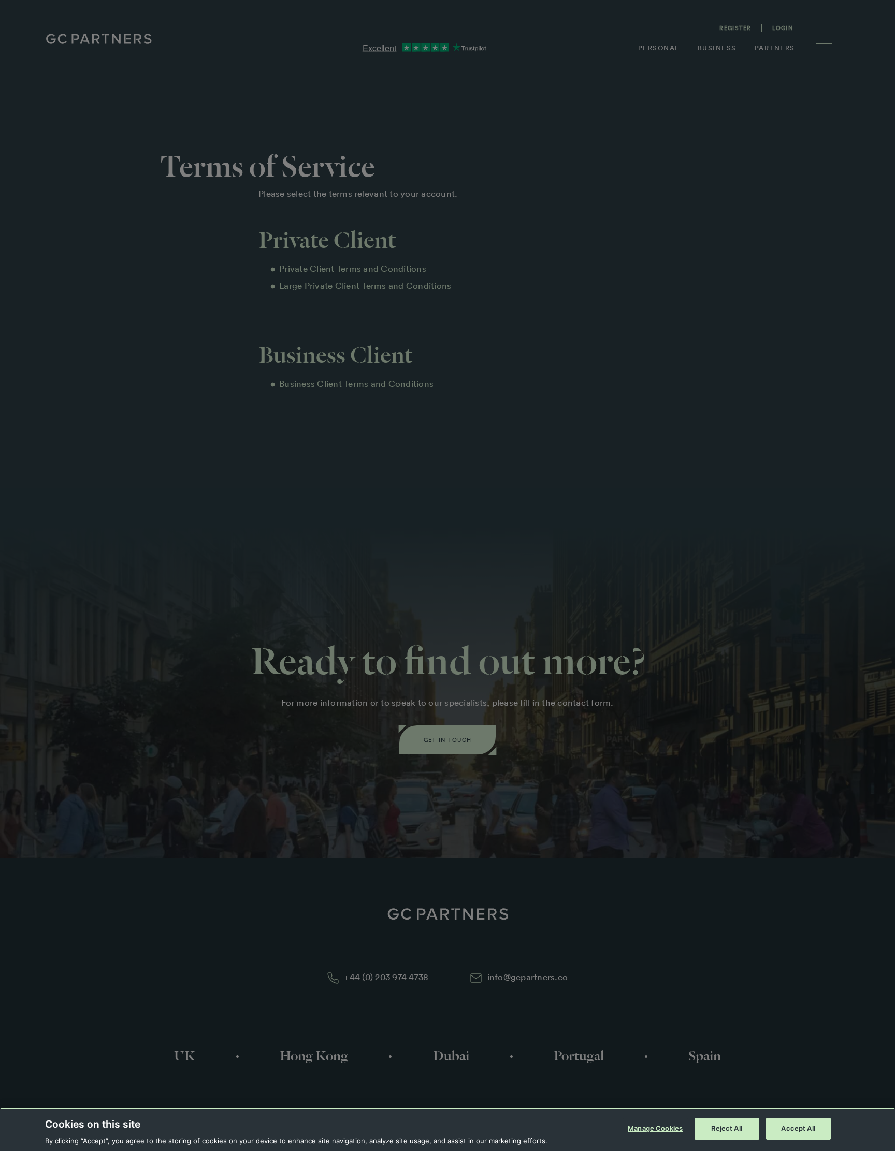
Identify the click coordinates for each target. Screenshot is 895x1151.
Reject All (726, 1128)
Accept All (798, 1128)
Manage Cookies (655, 1128)
